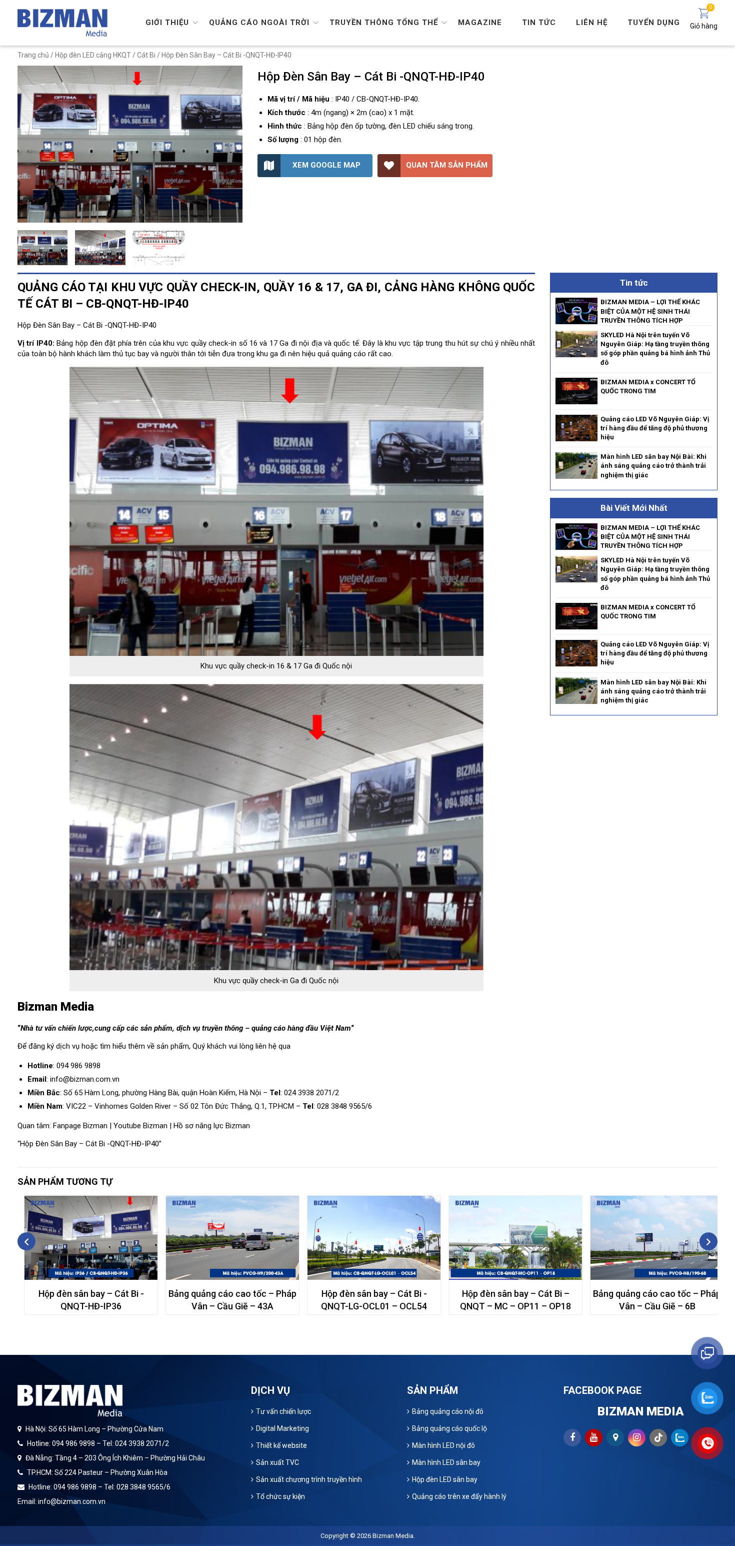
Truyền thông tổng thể (384, 22)
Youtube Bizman (141, 1125)
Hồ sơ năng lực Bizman (212, 1125)
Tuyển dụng (654, 22)
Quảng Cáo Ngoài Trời (259, 22)
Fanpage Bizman (80, 1125)
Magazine (480, 22)
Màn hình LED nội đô (443, 1445)
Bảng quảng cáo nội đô (448, 1411)
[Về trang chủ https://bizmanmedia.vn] (63, 22)
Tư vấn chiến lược (283, 1411)
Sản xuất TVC (277, 1462)
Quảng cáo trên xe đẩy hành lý (459, 1496)
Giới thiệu (167, 22)
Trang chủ (33, 55)
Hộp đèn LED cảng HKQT (93, 55)
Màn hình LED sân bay (446, 1462)
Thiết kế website (281, 1445)
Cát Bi (146, 55)
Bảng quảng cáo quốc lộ (449, 1428)
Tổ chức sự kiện (280, 1496)
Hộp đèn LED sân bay (445, 1479)
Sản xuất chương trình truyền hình (309, 1479)
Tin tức (539, 22)
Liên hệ (592, 22)
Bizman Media (393, 1535)
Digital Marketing (282, 1428)
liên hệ (266, 1046)
